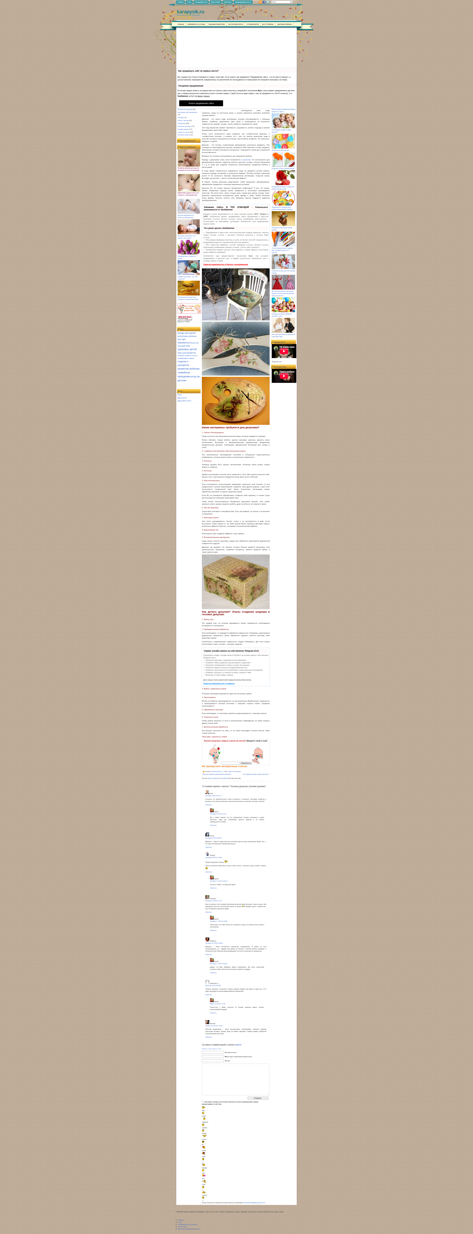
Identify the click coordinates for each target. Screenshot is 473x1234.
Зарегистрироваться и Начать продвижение (225, 264)
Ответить (208, 805)
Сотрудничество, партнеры (187, 1224)
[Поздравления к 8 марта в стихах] (189, 254)
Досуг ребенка (268, 24)
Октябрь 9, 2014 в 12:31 (218, 814)
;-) (202, 1200)
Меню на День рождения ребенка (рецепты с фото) (283, 110)
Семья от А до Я (183, 132)
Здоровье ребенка (284, 24)
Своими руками (183, 129)
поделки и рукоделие (183, 363)
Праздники (181, 123)
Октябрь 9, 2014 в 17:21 (213, 901)
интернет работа (184, 355)
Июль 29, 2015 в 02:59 (213, 985)
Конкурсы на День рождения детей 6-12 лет (282, 315)
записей (182, 398)
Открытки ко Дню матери (280, 150)
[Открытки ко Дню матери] (283, 148)
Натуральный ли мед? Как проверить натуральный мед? (188, 298)
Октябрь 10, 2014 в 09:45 (214, 943)
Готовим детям (253, 24)
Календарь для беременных (187, 112)
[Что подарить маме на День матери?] (283, 127)
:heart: (204, 1150)
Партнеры (227, 2)
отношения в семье (186, 358)
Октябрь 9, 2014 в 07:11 (213, 795)
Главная (180, 2)
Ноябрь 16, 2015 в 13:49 (213, 1026)
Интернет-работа (184, 135)
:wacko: (204, 1133)
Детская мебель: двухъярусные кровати (217, 774)
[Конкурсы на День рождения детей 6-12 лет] (283, 312)
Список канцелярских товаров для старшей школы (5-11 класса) (282, 250)
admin (239, 1044)
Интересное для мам (185, 109)
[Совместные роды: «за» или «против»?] (189, 274)
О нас (189, 2)
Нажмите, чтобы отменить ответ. (212, 1049)
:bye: (203, 1110)
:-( (202, 1190)
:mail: (203, 1184)
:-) (202, 1162)
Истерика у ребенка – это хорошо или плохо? (186, 237)
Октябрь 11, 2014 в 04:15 (218, 881)
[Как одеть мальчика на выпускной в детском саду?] (283, 332)
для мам (186, 345)
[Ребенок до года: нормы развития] (189, 166)
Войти (180, 395)
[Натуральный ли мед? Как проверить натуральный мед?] (189, 295)
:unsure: (204, 1195)
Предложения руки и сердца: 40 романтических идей (283, 188)
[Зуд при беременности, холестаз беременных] (189, 213)
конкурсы (194, 355)
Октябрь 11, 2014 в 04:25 (218, 921)
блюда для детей (186, 332)
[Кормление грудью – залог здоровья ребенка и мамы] (189, 191)
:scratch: (204, 1128)
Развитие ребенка (184, 126)
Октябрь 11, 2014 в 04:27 (218, 963)
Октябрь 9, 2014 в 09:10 (213, 838)
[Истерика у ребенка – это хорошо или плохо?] (189, 233)
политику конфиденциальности (254, 1202)
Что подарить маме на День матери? (256, 774)
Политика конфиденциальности (189, 1229)
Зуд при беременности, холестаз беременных (186, 216)
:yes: (203, 1173)
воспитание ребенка (187, 336)
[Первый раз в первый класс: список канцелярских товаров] (283, 205)
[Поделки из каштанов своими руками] (283, 225)
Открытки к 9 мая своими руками (283, 168)
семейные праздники (184, 374)
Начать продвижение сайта (201, 103)
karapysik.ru (190, 11)
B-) (203, 1145)
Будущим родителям (217, 24)
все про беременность (185, 340)
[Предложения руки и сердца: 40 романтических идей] (283, 184)
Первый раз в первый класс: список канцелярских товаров (282, 208)
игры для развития (187, 352)
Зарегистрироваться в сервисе (219, 683)
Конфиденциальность (243, 2)
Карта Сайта (215, 2)
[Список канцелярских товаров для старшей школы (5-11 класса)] (283, 246)
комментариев (184, 401)
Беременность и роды (196, 24)
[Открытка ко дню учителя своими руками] (283, 268)
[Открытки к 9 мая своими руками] (283, 166)
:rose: (204, 1156)
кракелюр (247, 160)
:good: (204, 1116)
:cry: (203, 1178)
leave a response (213, 778)
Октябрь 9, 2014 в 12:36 (213, 857)
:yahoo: (204, 1139)
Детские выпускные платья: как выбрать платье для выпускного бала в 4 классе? (283, 293)
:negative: (205, 1122)
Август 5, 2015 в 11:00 (217, 1004)
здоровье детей (187, 349)
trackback (225, 778)
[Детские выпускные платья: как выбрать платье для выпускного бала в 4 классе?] (283, 289)
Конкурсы (181, 117)
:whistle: (204, 1168)
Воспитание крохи (235, 24)
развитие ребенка (189, 368)
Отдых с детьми (183, 120)
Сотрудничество (201, 2)
